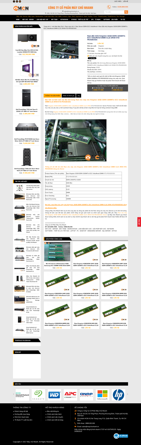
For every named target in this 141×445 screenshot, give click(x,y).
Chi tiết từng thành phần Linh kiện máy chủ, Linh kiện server (32, 187)
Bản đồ (18, 352)
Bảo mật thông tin (53, 411)
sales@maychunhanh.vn (90, 426)
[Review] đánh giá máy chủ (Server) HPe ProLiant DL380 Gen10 (32, 249)
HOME (17, 19)
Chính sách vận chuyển (55, 417)
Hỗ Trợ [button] (139, 222)
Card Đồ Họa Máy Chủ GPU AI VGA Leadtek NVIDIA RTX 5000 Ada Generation (27, 52)
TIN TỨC (122, 19)
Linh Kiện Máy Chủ (57, 26)
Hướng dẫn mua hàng (22, 414)
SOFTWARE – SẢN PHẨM (110, 19)
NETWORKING (64, 19)
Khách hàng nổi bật (21, 411)
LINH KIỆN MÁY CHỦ (42, 19)
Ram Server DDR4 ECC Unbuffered (86, 26)
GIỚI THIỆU (117, 1)
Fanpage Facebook (23, 340)
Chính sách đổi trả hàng (55, 420)
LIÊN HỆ (125, 1)
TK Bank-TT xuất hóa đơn (23, 420)
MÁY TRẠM (54, 19)
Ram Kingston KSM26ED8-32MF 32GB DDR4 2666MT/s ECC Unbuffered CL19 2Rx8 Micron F (114, 265)
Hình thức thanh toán (22, 417)
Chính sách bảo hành (54, 414)
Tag (79, 95)
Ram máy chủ (69, 26)
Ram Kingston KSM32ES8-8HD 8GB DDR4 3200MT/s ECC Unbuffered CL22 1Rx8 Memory (85, 325)
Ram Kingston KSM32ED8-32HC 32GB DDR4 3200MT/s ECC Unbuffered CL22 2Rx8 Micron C (85, 265)
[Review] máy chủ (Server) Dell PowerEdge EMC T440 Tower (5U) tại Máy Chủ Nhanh (32, 228)
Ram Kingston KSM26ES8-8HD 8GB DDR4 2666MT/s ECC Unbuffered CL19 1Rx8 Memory (114, 325)
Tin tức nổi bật (21, 181)
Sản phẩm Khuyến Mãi (23, 26)
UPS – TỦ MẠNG (96, 19)
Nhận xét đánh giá (68, 95)
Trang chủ (47, 26)
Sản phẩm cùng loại (54, 239)
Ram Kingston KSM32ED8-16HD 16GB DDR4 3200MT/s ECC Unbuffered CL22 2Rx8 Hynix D (57, 295)
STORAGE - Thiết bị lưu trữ (79, 19)
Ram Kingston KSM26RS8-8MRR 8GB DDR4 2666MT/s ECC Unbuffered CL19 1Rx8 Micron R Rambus (57, 325)
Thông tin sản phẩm (52, 95)
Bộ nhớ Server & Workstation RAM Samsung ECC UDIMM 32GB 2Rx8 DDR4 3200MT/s (57, 265)
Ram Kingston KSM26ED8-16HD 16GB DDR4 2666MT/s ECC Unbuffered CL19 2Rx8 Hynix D (85, 295)
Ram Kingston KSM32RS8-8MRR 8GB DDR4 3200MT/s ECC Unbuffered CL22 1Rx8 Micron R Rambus (114, 295)
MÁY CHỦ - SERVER (28, 19)
